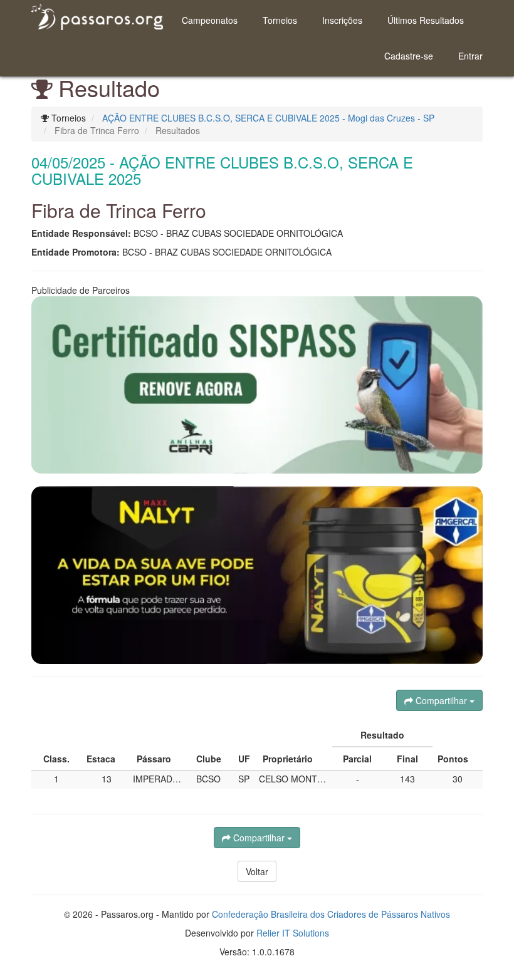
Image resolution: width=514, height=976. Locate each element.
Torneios (280, 20)
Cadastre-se (408, 55)
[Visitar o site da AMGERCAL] (257, 575)
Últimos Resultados (425, 20)
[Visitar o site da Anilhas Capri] (257, 385)
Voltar (257, 871)
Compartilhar (441, 700)
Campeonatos (210, 20)
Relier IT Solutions (292, 933)
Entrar (470, 55)
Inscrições (342, 20)
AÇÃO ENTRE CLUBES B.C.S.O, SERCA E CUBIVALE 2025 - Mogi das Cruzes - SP (268, 118)
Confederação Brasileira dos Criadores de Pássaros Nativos (331, 914)
